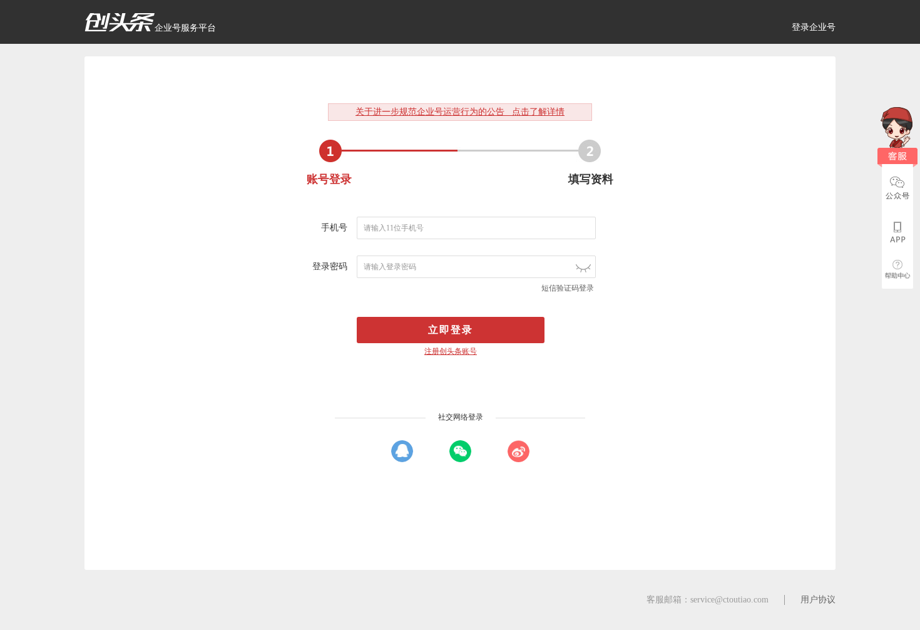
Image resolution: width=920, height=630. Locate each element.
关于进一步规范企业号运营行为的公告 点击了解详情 (460, 111)
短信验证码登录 (567, 288)
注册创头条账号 (450, 351)
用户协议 (818, 599)
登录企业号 (814, 27)
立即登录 (450, 329)
